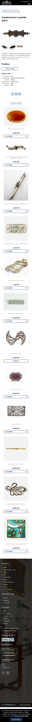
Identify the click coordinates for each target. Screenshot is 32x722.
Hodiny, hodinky (7, 589)
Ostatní (5, 587)
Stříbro (5, 572)
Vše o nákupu (6, 614)
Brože (17, 10)
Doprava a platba (7, 616)
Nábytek (5, 584)
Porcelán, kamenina (8, 582)
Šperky (12, 10)
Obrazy (5, 580)
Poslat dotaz (10, 69)
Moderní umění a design (9, 570)
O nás (4, 611)
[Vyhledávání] (29, 1)
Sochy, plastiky (7, 577)
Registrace (6, 600)
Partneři (5, 618)
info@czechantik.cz (9, 655)
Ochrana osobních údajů (9, 631)
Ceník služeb (6, 621)
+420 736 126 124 (9, 653)
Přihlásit (5, 598)
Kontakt (16, 361)
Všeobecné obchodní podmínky (11, 628)
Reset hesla (6, 603)
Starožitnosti (5, 10)
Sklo (4, 575)
